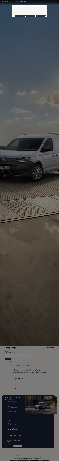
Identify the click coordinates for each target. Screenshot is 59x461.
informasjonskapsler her (40, 11)
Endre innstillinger (40, 15)
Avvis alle (30, 15)
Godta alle (20, 15)
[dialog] (29, 230)
